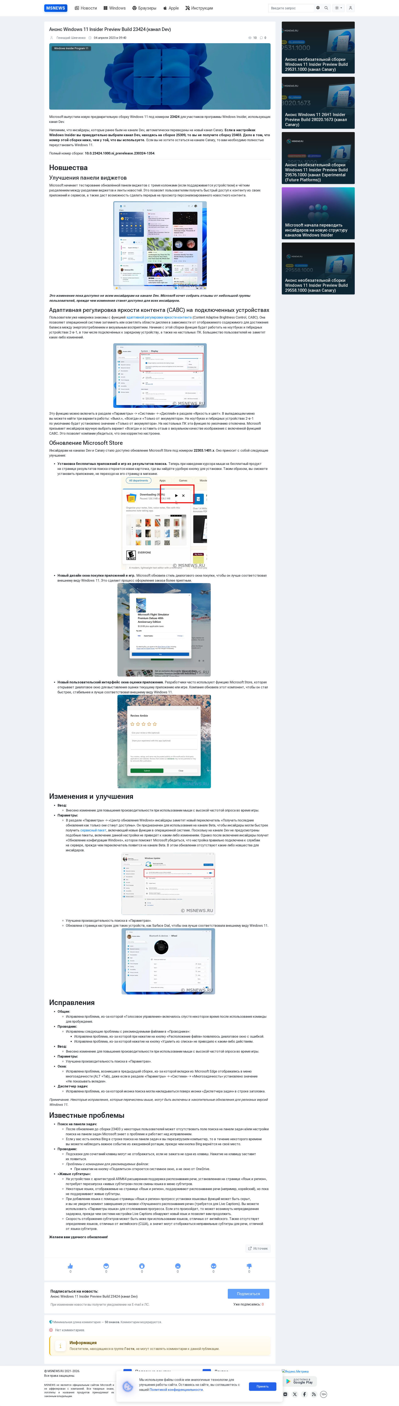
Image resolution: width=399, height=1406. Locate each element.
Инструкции (202, 8)
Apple (174, 8)
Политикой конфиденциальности (176, 1390)
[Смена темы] (338, 8)
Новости (89, 8)
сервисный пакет (93, 830)
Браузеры (147, 8)
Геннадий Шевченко (71, 38)
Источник (260, 1248)
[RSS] (314, 1394)
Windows (117, 8)
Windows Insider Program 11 (71, 48)
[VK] (285, 1394)
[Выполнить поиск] (326, 8)
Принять (263, 1386)
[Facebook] (304, 1394)
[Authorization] (350, 8)
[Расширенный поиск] (318, 8)
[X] (294, 1394)
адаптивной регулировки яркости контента (159, 317)
